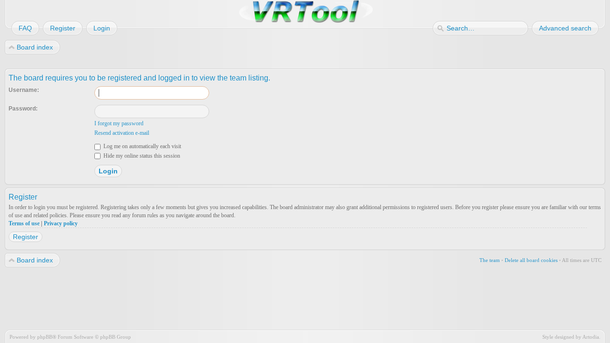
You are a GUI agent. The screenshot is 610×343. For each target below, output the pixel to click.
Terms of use (24, 223)
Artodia (590, 337)
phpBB (44, 337)
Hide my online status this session (141, 155)
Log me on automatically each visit (141, 146)
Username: (24, 90)
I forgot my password (118, 123)
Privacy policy (61, 223)
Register (25, 237)
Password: (23, 108)
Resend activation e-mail (121, 133)
